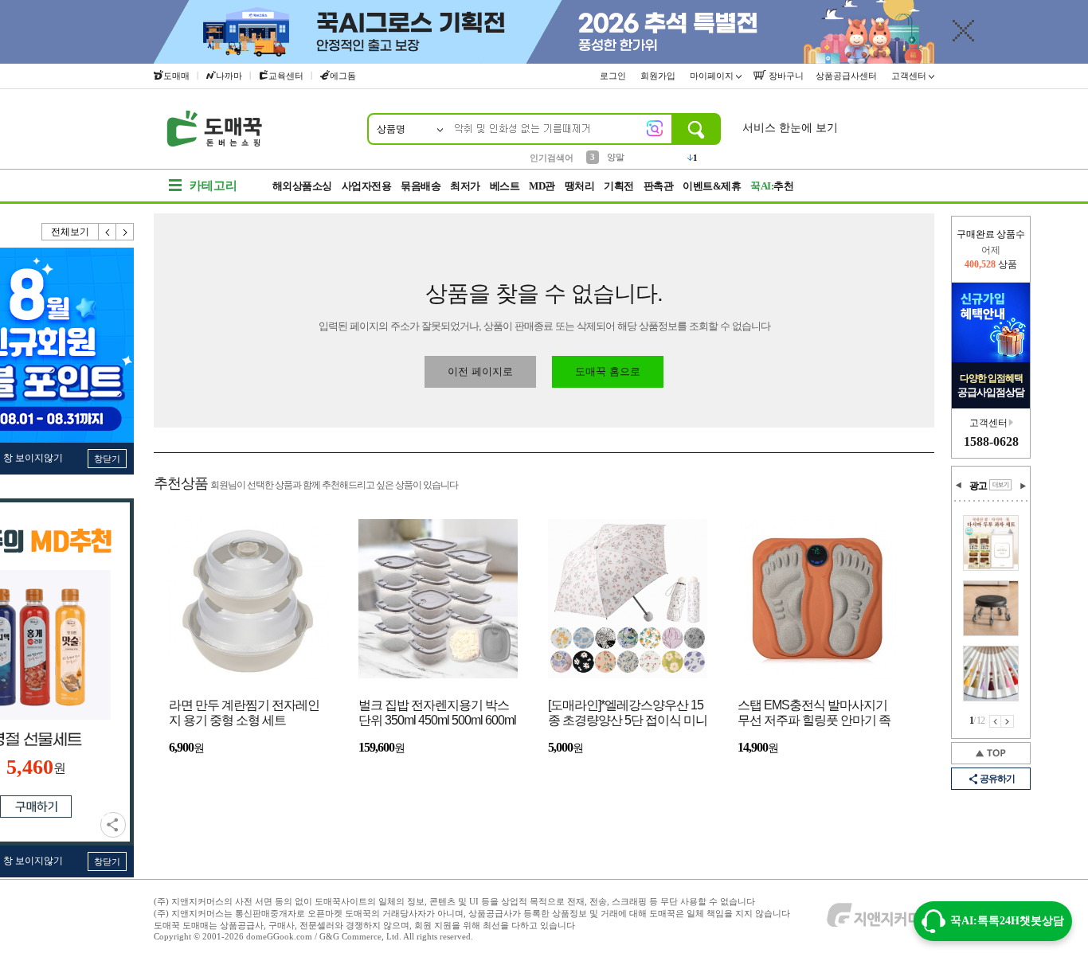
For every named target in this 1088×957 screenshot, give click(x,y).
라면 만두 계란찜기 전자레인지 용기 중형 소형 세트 (244, 712)
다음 (125, 231)
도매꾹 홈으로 (607, 371)
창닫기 (107, 458)
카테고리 (213, 185)
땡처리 (580, 186)
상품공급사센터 (847, 75)
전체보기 (70, 231)
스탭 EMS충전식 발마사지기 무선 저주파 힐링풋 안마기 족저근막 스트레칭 (814, 713)
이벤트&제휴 (712, 186)
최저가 (465, 186)
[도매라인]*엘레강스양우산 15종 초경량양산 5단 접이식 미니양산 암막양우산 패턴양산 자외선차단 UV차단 (627, 713)
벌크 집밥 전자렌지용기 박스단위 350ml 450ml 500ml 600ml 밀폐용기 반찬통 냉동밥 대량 (437, 713)
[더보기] (1000, 484)
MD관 (542, 186)
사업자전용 (367, 186)
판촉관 (659, 186)
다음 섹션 (1022, 486)
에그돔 (343, 75)
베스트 (505, 186)
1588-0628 (991, 441)
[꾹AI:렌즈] (655, 128)
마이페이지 (713, 75)
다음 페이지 (1007, 721)
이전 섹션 (959, 486)
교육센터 (285, 75)
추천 (771, 186)
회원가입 (659, 75)
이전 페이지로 (480, 371)
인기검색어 (551, 157)
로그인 (614, 75)
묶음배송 (420, 186)
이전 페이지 (995, 721)
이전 (107, 231)
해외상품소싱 (302, 186)
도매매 (176, 75)
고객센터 (910, 75)
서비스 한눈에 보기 (790, 128)
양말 (615, 157)
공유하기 (113, 825)
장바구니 (785, 75)
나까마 (229, 75)
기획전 (619, 186)
